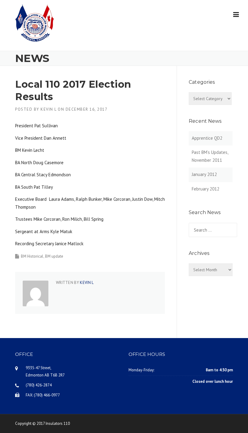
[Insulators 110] (34, 22)
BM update (54, 256)
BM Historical (32, 256)
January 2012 (204, 174)
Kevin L (49, 109)
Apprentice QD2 (207, 138)
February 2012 (205, 189)
